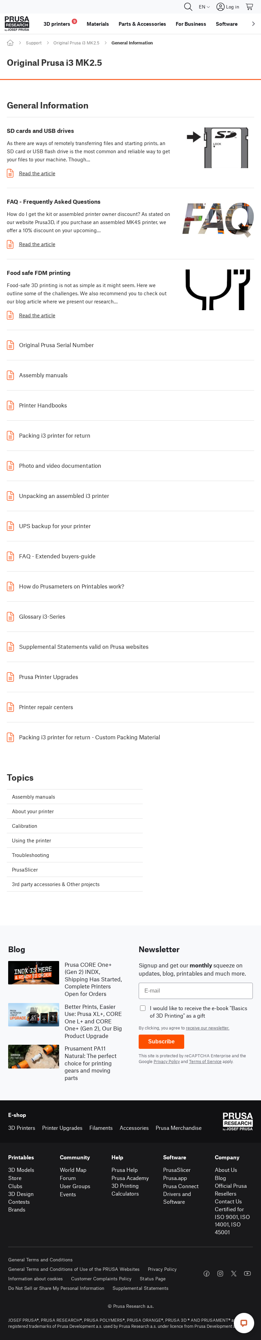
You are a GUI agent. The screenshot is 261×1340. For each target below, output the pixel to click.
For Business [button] (191, 24)
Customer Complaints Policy (101, 1278)
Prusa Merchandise (179, 1127)
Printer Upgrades (62, 1127)
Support (33, 42)
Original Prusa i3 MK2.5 (76, 42)
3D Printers (21, 1127)
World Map (73, 1169)
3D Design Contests (21, 1198)
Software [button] (227, 24)
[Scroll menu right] (253, 24)
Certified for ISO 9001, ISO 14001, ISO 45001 (232, 1220)
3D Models (21, 1169)
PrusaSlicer (177, 1169)
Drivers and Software (177, 1198)
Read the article (37, 173)
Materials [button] (98, 24)
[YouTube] (247, 1273)
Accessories (134, 1127)
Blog (220, 1178)
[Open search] (188, 7)
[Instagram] (220, 1273)
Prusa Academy (130, 1178)
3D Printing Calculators (125, 1189)
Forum (68, 1178)
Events (68, 1194)
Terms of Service (205, 1061)
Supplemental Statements (140, 1288)
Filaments (101, 1127)
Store (14, 1178)
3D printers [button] (60, 23)
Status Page (153, 1278)
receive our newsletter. (207, 1028)
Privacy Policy (167, 1061)
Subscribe (161, 1041)
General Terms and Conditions (40, 1259)
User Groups (75, 1186)
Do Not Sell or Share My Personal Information (56, 1288)
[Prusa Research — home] (17, 24)
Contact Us (228, 1201)
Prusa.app (175, 1178)
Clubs (15, 1186)
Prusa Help (124, 1169)
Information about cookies (35, 1278)
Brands (16, 1209)
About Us (226, 1169)
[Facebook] (206, 1273)
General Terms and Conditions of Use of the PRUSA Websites (74, 1269)
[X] (233, 1273)
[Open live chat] (244, 1323)
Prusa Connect (180, 1186)
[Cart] (250, 7)
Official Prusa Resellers (231, 1189)
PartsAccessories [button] (142, 24)
